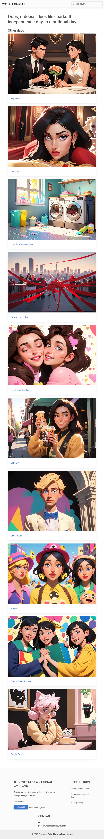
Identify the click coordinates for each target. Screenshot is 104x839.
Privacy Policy (77, 802)
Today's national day (80, 788)
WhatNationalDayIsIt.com (60, 834)
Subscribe (21, 807)
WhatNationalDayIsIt (13, 3)
